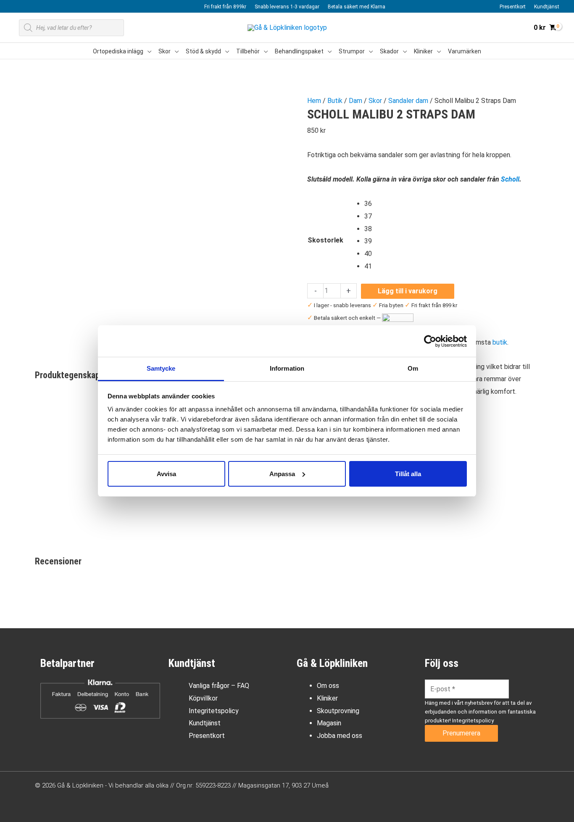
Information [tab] (287, 368)
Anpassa (282, 473)
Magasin (329, 723)
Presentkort (207, 736)
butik (499, 342)
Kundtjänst (205, 723)
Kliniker (327, 698)
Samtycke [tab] (161, 368)
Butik (334, 101)
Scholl (510, 179)
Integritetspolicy (214, 711)
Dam (355, 101)
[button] (147, 51)
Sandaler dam (408, 101)
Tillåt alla (408, 473)
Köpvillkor (203, 698)
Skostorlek (325, 240)
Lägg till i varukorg (407, 291)
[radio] (368, 204)
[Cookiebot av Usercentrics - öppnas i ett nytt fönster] (430, 341)
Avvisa (166, 473)
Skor (375, 101)
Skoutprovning (338, 711)
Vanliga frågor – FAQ (219, 686)
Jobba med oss (339, 736)
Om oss (328, 686)
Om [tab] (413, 368)
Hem (314, 101)
